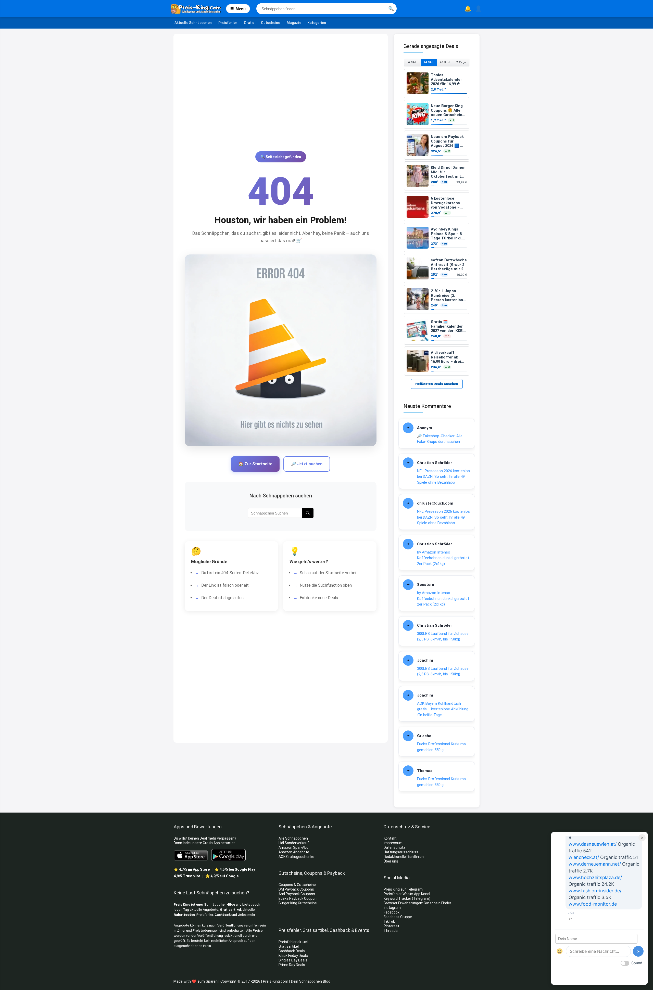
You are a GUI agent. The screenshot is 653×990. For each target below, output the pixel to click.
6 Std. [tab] (412, 62)
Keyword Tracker (397, 898)
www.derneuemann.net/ (595, 864)
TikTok (389, 921)
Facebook (392, 912)
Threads (391, 931)
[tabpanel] (436, 222)
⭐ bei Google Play (235, 869)
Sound (636, 963)
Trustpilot (187, 876)
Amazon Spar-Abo (293, 847)
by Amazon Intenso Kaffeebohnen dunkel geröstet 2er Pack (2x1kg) (443, 558)
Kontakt (390, 838)
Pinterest (391, 926)
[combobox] (326, 8)
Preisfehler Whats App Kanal (407, 894)
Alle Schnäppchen (293, 838)
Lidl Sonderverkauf (294, 843)
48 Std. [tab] (445, 62)
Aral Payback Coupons (297, 894)
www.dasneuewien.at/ (593, 844)
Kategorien (316, 23)
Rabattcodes (184, 915)
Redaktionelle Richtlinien (404, 857)
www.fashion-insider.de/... (597, 890)
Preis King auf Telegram (403, 889)
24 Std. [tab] (428, 62)
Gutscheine (270, 23)
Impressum (393, 843)
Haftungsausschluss (401, 852)
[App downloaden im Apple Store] (191, 855)
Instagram (392, 908)
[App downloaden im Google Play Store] (228, 855)
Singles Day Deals (293, 960)
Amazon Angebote (294, 852)
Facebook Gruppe (398, 917)
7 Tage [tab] (461, 62)
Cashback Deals (292, 951)
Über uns (391, 861)
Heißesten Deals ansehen (436, 384)
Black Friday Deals (293, 956)
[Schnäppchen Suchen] (307, 513)
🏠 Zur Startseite (255, 463)
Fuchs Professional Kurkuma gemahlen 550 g (441, 747)
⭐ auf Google (221, 876)
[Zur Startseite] (198, 9)
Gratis (249, 23)
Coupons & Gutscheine (297, 885)
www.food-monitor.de (593, 904)
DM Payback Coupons (296, 889)
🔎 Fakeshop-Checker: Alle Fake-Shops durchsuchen (439, 439)
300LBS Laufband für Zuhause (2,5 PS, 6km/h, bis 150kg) (443, 636)
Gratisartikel (230, 909)
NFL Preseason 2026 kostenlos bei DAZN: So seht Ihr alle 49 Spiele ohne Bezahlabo (443, 477)
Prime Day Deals (292, 965)
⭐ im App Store (192, 869)
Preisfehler (227, 23)
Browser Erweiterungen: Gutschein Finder (417, 903)
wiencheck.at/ (584, 857)
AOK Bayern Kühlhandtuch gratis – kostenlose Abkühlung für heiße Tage (442, 709)
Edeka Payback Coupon (298, 898)
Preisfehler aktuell (293, 942)
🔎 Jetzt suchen (306, 463)
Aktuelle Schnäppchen (193, 23)
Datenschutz (394, 847)
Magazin (294, 23)
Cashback (223, 915)
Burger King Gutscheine (298, 903)
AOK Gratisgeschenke (296, 857)
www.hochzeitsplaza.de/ (595, 877)
